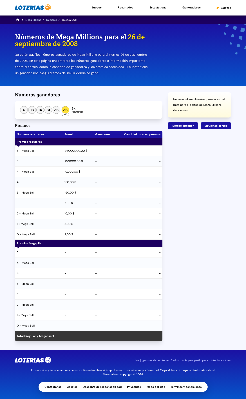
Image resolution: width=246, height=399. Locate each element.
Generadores (191, 7)
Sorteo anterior (183, 126)
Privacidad (134, 387)
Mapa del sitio (156, 387)
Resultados (125, 7)
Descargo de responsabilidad (102, 387)
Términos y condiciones (186, 387)
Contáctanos (52, 387)
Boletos (225, 8)
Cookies (72, 387)
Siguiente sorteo (216, 126)
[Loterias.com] (33, 10)
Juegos (96, 7)
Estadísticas (157, 7)
